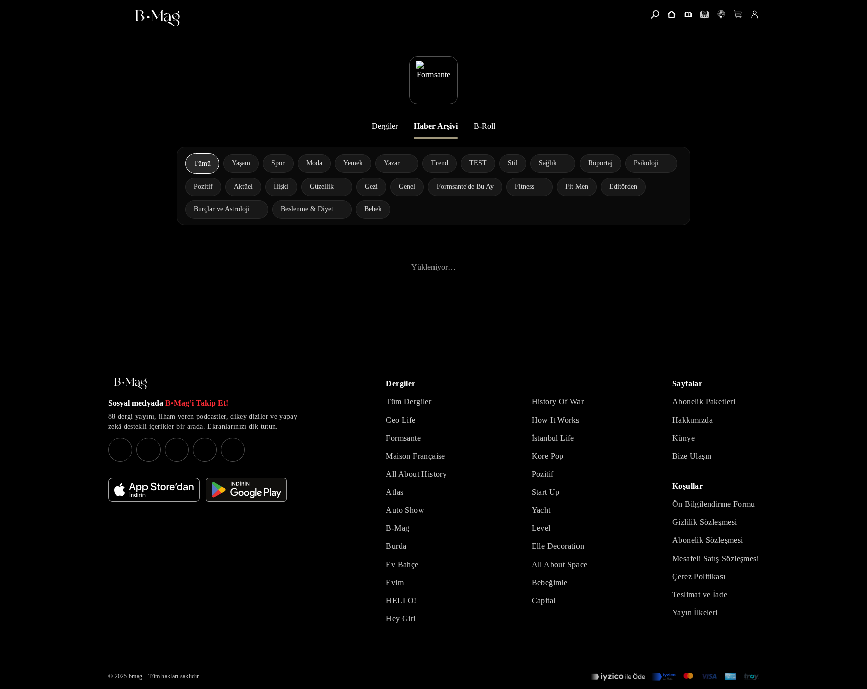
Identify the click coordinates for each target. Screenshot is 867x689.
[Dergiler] (688, 14)
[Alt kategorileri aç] (406, 163)
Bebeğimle (550, 582)
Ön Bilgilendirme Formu (713, 504)
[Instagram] (120, 450)
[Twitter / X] (177, 450)
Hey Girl (400, 618)
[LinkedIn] (205, 450)
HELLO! (401, 600)
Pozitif (543, 474)
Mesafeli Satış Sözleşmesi (715, 558)
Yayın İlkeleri (695, 612)
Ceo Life (400, 420)
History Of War (558, 401)
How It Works (556, 420)
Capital (544, 600)
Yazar (392, 163)
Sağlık (548, 163)
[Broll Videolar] (721, 14)
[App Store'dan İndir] (154, 490)
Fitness (524, 186)
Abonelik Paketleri (703, 401)
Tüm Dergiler (408, 401)
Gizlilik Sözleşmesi (704, 522)
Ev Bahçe (402, 564)
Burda (396, 546)
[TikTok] (233, 450)
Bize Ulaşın (691, 456)
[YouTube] (148, 450)
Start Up (546, 492)
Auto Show (405, 510)
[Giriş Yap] (754, 14)
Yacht (541, 510)
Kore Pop (548, 456)
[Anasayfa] (671, 14)
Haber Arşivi (436, 126)
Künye (683, 438)
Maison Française (415, 456)
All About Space (560, 564)
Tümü (202, 163)
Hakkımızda (692, 420)
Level (541, 528)
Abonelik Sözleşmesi (707, 540)
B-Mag (397, 528)
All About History (416, 474)
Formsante (403, 438)
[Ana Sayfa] (130, 383)
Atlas (394, 492)
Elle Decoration (558, 546)
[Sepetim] (738, 14)
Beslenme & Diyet (307, 209)
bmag (135, 676)
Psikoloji (646, 163)
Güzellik (322, 186)
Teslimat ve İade (699, 594)
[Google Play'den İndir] (246, 490)
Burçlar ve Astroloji (222, 209)
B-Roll (484, 126)
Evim (395, 582)
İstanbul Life (553, 438)
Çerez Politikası (698, 576)
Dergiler (385, 126)
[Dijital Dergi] (704, 14)
